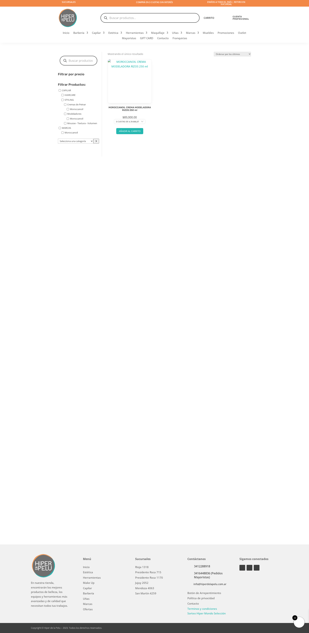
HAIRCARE (70, 95)
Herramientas (135, 33)
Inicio (66, 33)
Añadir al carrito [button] (130, 131)
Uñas (175, 33)
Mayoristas (129, 38)
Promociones (226, 33)
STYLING (69, 99)
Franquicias (180, 38)
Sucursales (69, 2)
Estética (113, 33)
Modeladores (74, 113)
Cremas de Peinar (76, 104)
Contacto (163, 38)
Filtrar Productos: (72, 85)
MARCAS (66, 127)
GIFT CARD (146, 38)
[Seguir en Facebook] (249, 568)
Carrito (209, 18)
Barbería (78, 33)
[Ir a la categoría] (96, 141)
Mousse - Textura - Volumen (82, 123)
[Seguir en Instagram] (242, 568)
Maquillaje (158, 33)
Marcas (190, 33)
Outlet (242, 33)
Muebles (208, 33)
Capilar (96, 33)
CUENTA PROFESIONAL (241, 17)
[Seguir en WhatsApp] (256, 568)
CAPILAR (66, 90)
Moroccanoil (76, 109)
